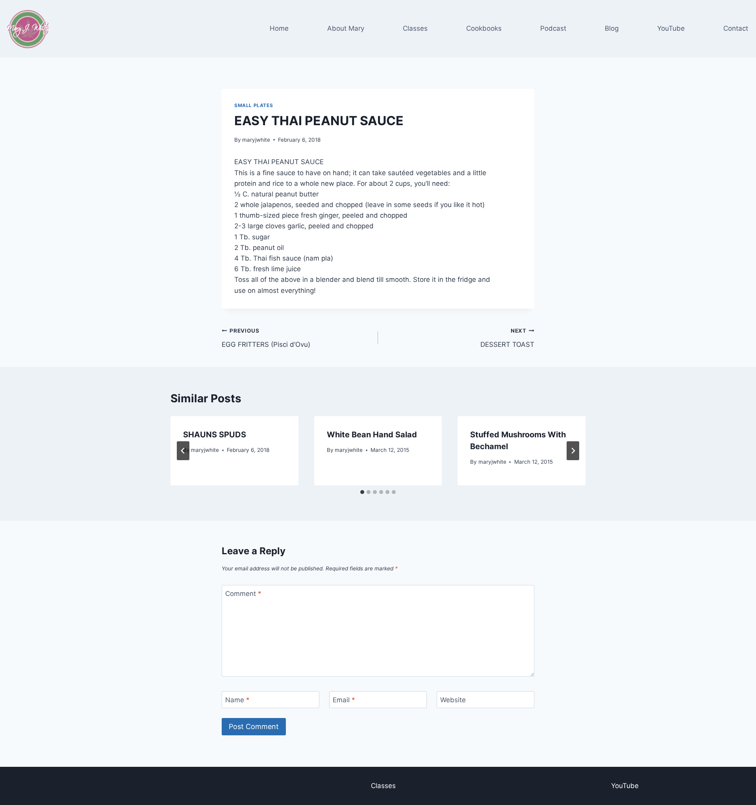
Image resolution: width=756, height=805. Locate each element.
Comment (243, 594)
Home (279, 28)
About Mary (345, 28)
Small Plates (253, 105)
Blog (612, 28)
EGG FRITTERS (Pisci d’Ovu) (266, 338)
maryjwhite (256, 140)
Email (344, 700)
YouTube (671, 28)
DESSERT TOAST (507, 338)
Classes (415, 28)
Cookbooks (484, 28)
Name (237, 700)
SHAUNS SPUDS (214, 434)
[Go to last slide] (183, 450)
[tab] (362, 492)
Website (453, 700)
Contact (735, 28)
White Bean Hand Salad (372, 434)
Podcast (553, 28)
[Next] (573, 450)
